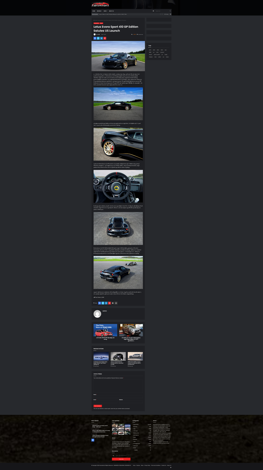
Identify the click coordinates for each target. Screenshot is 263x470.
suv (163, 56)
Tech (134, 441)
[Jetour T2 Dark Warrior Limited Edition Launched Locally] (118, 356)
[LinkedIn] (101, 38)
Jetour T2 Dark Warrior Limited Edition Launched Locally (117, 363)
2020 (154, 49)
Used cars (135, 445)
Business (135, 426)
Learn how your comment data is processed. (120, 408)
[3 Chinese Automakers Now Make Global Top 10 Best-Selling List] (101, 356)
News (105, 11)
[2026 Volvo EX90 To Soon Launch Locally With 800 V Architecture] (135, 356)
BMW (150, 52)
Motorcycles (136, 433)
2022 (158, 49)
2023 (162, 49)
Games (136, 450)
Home (93, 11)
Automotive (100, 20)
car (153, 52)
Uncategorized (136, 443)
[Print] (116, 303)
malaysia (151, 56)
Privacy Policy (147, 465)
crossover (162, 52)
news (155, 56)
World (134, 447)
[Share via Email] (112, 303)
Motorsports (136, 435)
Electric (150, 54)
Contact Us (163, 465)
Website (121, 399)
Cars (134, 428)
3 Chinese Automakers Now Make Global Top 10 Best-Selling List (100, 363)
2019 (150, 49)
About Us (111, 11)
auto (165, 49)
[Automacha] (100, 4)
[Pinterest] (104, 38)
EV (162, 54)
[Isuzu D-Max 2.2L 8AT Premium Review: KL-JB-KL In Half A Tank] (121, 425)
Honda (166, 54)
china (157, 52)
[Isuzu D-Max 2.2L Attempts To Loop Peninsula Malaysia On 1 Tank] (127, 429)
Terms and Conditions (155, 465)
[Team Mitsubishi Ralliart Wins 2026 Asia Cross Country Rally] (115, 433)
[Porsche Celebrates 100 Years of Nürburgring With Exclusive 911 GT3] (127, 433)
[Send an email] (99, 34)
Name (95, 394)
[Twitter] (98, 38)
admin (97, 34)
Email (95, 399)
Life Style (135, 430)
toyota (167, 56)
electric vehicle (157, 54)
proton (159, 56)
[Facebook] (95, 38)
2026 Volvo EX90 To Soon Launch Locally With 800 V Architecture (134, 363)
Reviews (99, 11)
